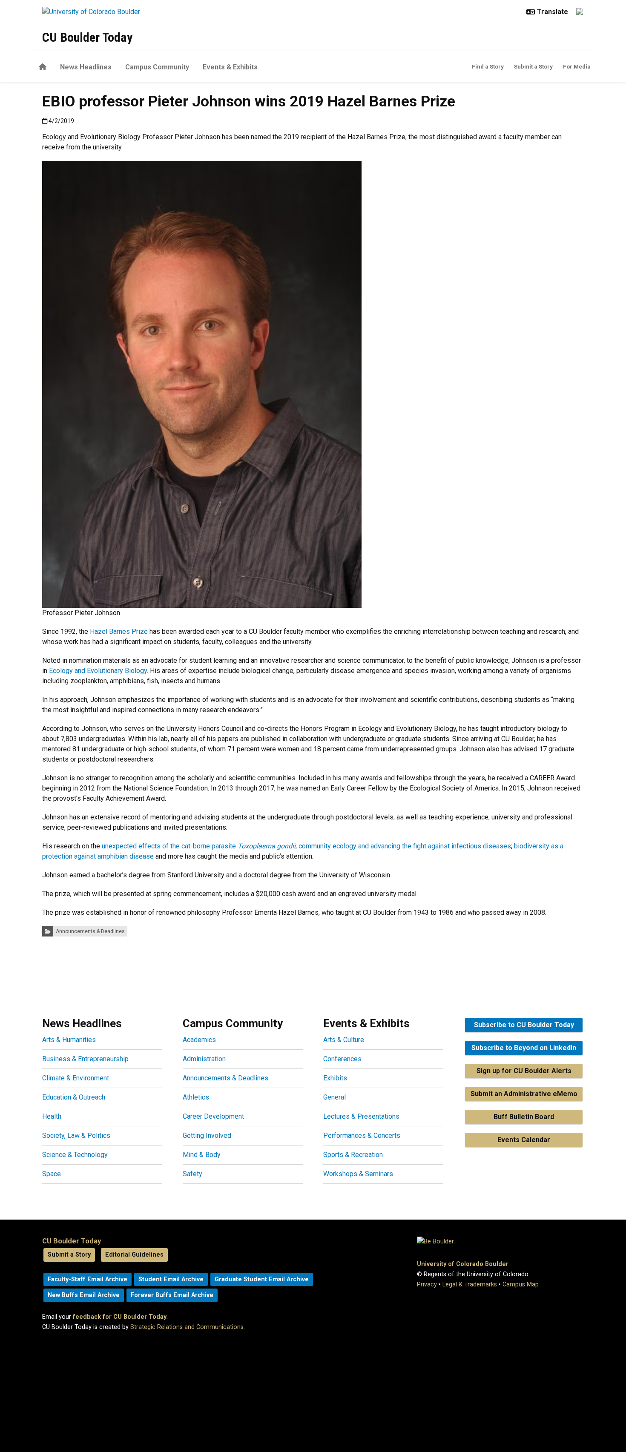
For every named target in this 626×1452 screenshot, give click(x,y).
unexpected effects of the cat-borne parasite (199, 846)
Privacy (427, 1284)
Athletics (196, 1097)
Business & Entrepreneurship (85, 1059)
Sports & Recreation (353, 1155)
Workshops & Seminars (358, 1174)
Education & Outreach (73, 1097)
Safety (192, 1174)
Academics (199, 1040)
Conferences (342, 1059)
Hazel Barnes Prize (119, 631)
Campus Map (521, 1284)
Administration (204, 1059)
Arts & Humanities (69, 1040)
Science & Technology (75, 1155)
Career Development (213, 1116)
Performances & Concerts (361, 1135)
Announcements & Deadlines (90, 931)
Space (51, 1174)
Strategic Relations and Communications (187, 1327)
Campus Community (157, 67)
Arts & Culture (343, 1040)
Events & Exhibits (230, 67)
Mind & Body (202, 1155)
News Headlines (86, 67)
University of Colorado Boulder (462, 1264)
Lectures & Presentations (361, 1116)
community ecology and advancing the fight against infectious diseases (405, 846)
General (334, 1097)
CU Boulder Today (87, 37)
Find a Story (488, 66)
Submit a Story (533, 66)
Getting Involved (207, 1135)
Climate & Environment (75, 1078)
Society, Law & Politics (76, 1135)
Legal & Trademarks (469, 1284)
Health (51, 1116)
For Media (577, 66)
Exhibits (335, 1078)
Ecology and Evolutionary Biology (98, 671)
